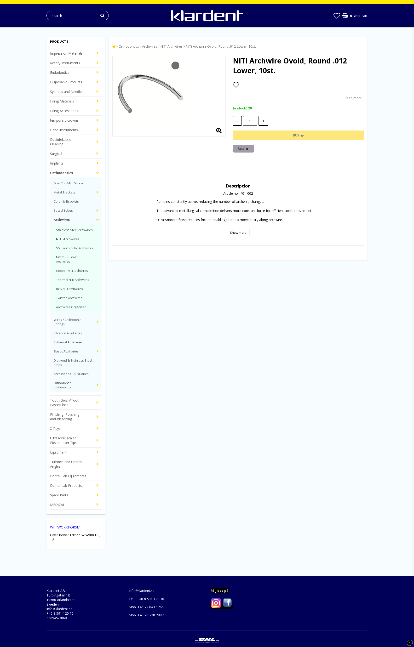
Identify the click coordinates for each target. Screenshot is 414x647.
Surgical (56, 153)
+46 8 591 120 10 (60, 613)
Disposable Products (66, 82)
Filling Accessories (64, 110)
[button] (337, 16)
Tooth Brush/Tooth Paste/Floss (65, 402)
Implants (56, 163)
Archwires (62, 219)
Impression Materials (66, 53)
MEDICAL (57, 504)
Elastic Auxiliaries (66, 351)
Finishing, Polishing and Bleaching (64, 416)
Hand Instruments (64, 130)
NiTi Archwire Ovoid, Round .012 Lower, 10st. (221, 46)
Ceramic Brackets (66, 201)
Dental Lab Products (66, 485)
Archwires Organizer (71, 307)
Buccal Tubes (63, 210)
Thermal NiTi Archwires (72, 280)
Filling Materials (62, 101)
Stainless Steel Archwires (74, 230)
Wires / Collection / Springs (67, 322)
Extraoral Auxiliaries (68, 342)
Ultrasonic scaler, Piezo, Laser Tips (63, 440)
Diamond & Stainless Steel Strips (73, 362)
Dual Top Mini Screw (68, 183)
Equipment (58, 452)
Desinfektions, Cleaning (61, 141)
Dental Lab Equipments (68, 476)
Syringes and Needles (66, 91)
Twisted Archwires (69, 298)
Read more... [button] (354, 98)
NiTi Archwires (67, 239)
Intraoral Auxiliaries (68, 333)
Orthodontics (61, 172)
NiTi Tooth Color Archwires (67, 259)
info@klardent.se (59, 609)
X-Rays (55, 428)
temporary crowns (64, 120)
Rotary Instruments (65, 63)
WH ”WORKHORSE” (65, 527)
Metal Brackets (64, 192)
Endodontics (59, 72)
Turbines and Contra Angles (66, 464)
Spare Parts (59, 495)
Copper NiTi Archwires (72, 270)
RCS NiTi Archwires (69, 289)
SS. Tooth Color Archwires (74, 248)
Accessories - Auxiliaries (71, 374)
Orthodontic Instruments (62, 385)
